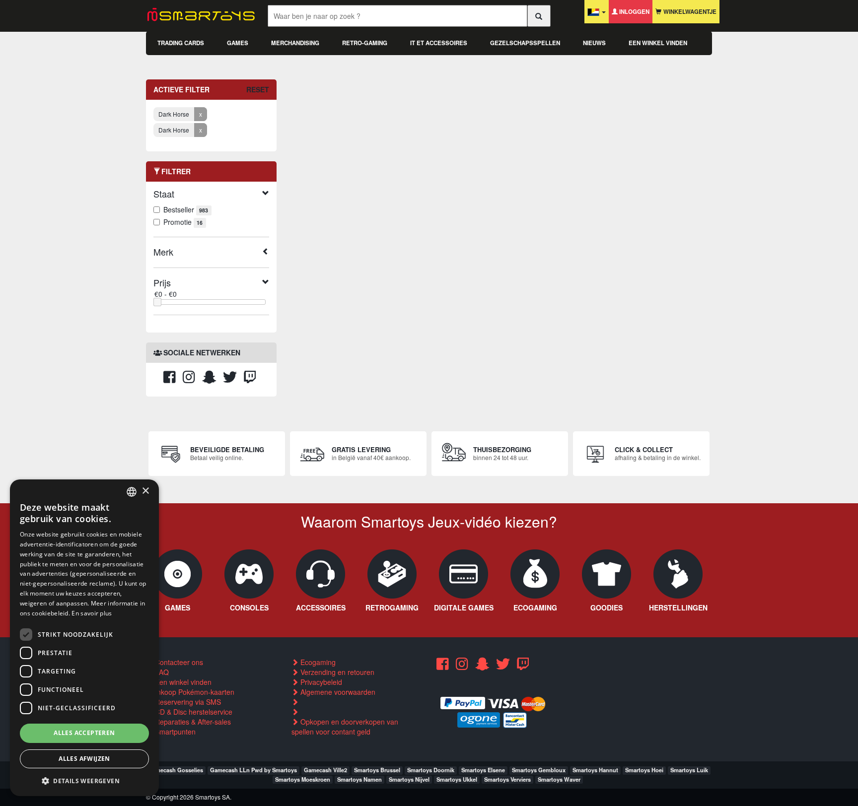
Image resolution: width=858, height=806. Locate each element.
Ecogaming (317, 662)
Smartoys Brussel (377, 770)
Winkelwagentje (688, 11)
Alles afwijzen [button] (84, 758)
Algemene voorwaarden (336, 692)
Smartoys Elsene (483, 770)
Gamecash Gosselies (175, 770)
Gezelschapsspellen (525, 43)
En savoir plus (92, 613)
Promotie (183, 222)
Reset (257, 89)
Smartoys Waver (559, 779)
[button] (84, 780)
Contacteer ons (178, 662)
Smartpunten (174, 732)
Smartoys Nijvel (409, 779)
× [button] (145, 491)
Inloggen (633, 11)
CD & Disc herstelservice (192, 712)
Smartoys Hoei (644, 770)
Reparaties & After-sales (192, 722)
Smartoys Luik (689, 770)
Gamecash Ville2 (325, 770)
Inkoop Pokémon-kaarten (193, 692)
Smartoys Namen (359, 779)
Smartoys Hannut (595, 770)
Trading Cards (180, 43)
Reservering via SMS (187, 702)
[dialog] (84, 637)
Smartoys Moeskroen (302, 779)
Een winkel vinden (658, 43)
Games (237, 43)
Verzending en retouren (336, 672)
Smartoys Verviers (507, 779)
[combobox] (132, 492)
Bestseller (185, 209)
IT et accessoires (438, 43)
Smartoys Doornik (430, 770)
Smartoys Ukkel (456, 779)
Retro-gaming (364, 43)
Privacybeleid (320, 682)
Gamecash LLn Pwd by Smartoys (253, 770)
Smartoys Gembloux (539, 770)
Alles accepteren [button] (84, 733)
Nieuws (594, 43)
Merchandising (295, 43)
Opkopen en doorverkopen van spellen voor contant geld (344, 727)
